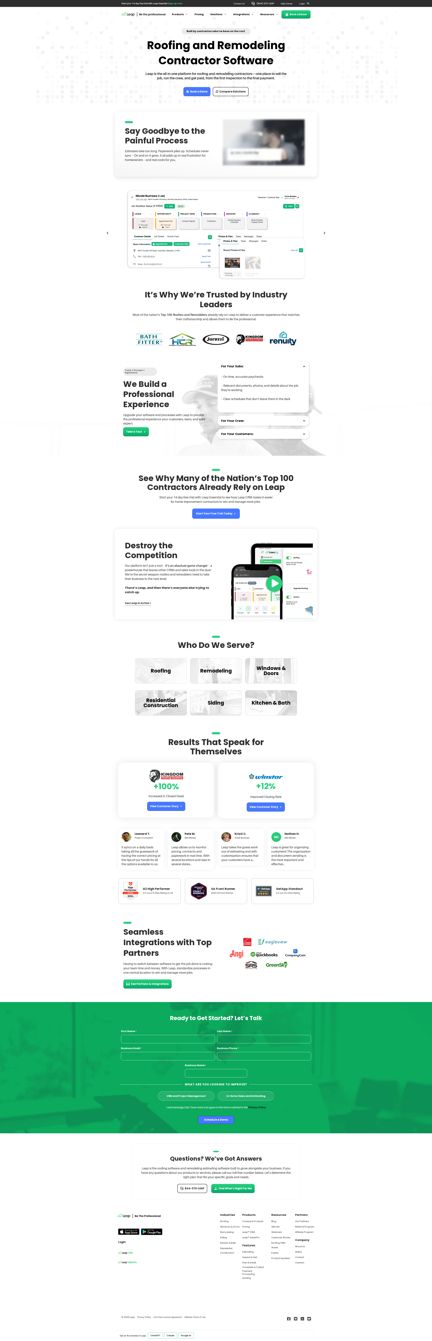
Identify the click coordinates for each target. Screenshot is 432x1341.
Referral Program (304, 1226)
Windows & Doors (230, 1226)
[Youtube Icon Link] (295, 1318)
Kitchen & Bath (228, 1242)
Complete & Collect (253, 1267)
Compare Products (252, 1221)
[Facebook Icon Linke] (288, 1318)
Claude (170, 1335)
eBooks (275, 1226)
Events (274, 1252)
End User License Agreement (168, 1317)
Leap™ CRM (248, 1232)
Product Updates (280, 1258)
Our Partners (302, 1221)
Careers (299, 1262)
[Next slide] (324, 233)
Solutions (216, 14)
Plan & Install (249, 1262)
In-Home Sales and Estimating (245, 1096)
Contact (299, 1257)
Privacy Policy (257, 1107)
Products (178, 14)
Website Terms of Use (195, 1317)
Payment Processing (248, 1272)
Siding (223, 1237)
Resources (267, 14)
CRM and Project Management (186, 1096)
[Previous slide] (107, 233)
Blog (273, 1221)
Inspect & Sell (249, 1257)
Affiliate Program (304, 1232)
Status (298, 1251)
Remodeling (227, 1232)
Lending (246, 1278)
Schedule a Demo (216, 1119)
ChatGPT (155, 1335)
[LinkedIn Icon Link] (302, 1318)
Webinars (276, 1232)
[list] (216, 233)
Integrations (241, 14)
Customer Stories (280, 1237)
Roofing (224, 1221)
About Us (300, 1246)
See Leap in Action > (138, 603)
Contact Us (239, 3)
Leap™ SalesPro (251, 1237)
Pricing (199, 14)
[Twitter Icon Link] (308, 1318)
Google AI (186, 1335)
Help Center (286, 3)
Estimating (248, 1251)
